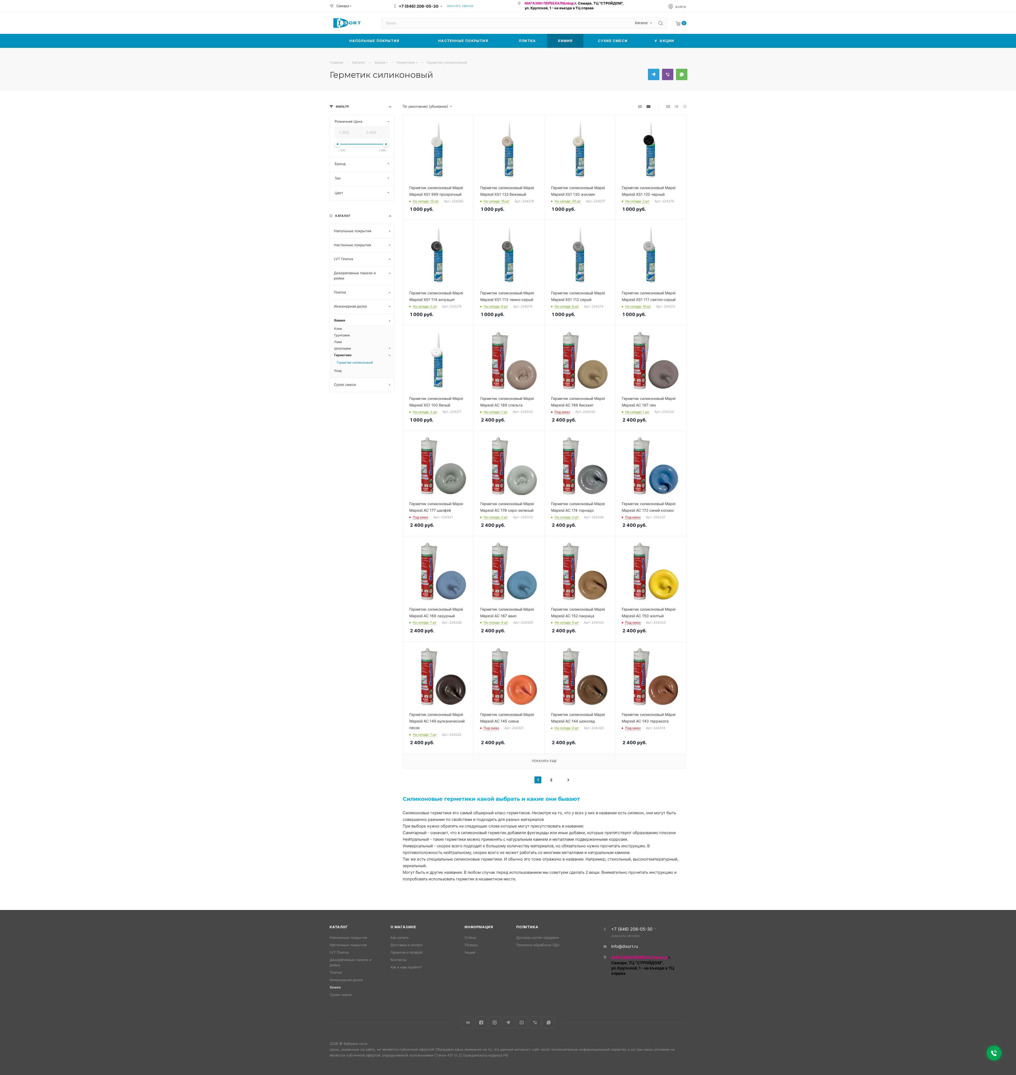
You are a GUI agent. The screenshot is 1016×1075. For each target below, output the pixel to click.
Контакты (398, 960)
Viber (667, 74)
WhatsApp (681, 74)
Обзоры (471, 945)
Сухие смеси (341, 994)
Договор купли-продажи (537, 937)
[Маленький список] (640, 106)
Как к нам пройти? (406, 967)
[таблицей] (684, 106)
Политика (527, 927)
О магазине (403, 927)
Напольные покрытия (348, 937)
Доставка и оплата (406, 945)
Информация (479, 927)
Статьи (470, 937)
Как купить (400, 937)
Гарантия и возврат (407, 952)
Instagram (494, 1022)
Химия (335, 987)
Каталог (339, 927)
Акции (470, 952)
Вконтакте (467, 1022)
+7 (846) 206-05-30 (418, 6)
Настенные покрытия (348, 945)
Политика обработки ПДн (538, 945)
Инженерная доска (346, 980)
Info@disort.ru (624, 946)
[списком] (676, 106)
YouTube (521, 1022)
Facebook (481, 1022)
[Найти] (660, 23)
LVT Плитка (339, 952)
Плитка (336, 972)
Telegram (653, 74)
